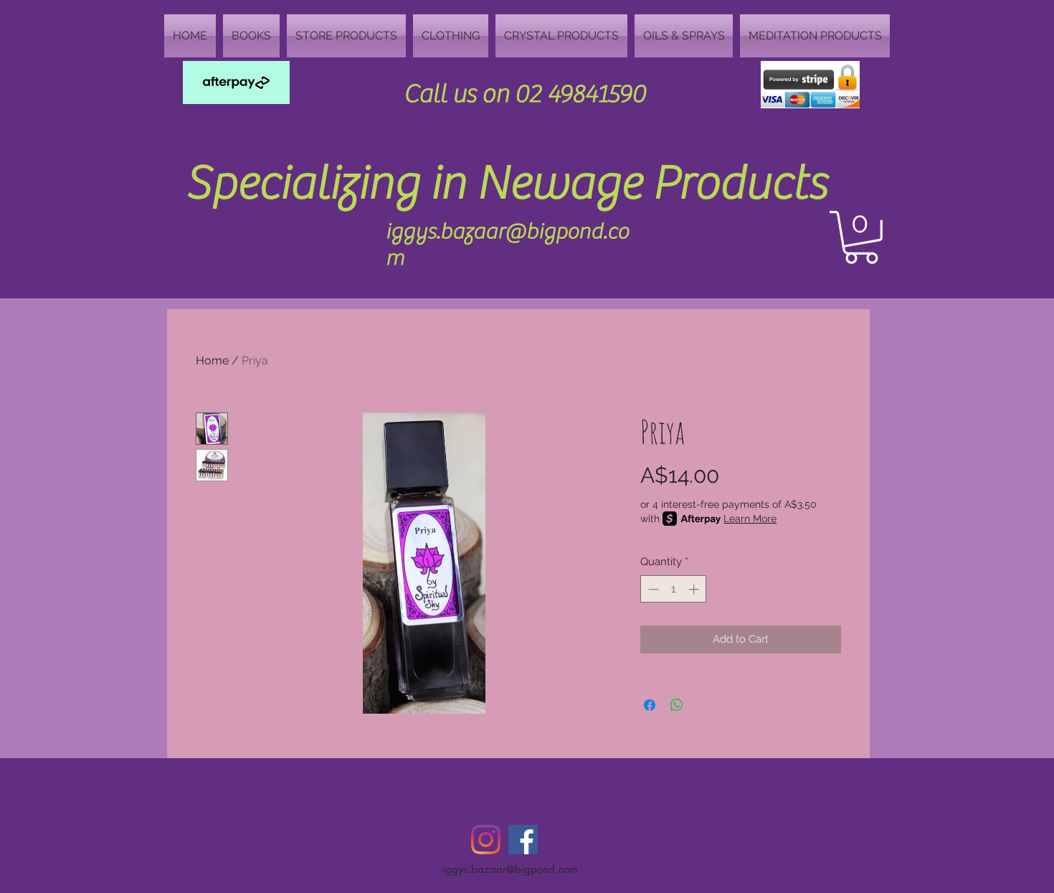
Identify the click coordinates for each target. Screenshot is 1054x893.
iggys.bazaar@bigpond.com (510, 869)
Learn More (750, 518)
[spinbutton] (673, 589)
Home (212, 360)
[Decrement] (652, 589)
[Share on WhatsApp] (676, 705)
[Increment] (695, 589)
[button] (861, 237)
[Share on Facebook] (649, 705)
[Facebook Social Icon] (523, 839)
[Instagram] (485, 839)
